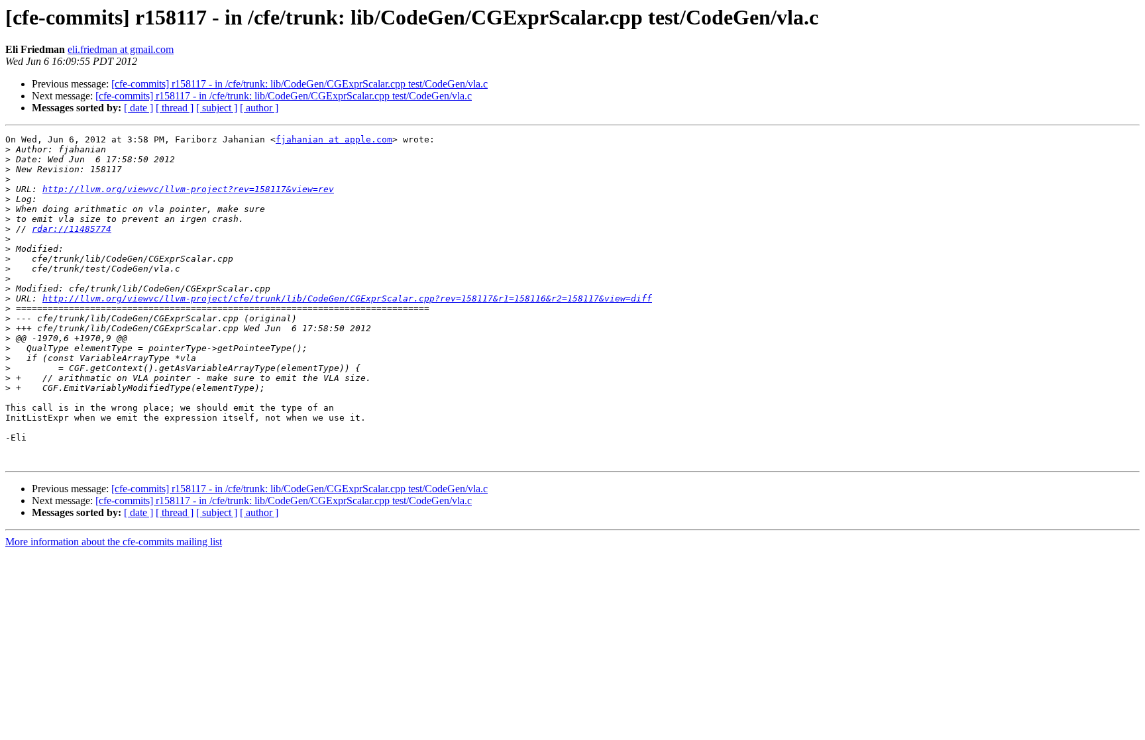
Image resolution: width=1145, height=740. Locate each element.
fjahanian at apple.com (334, 139)
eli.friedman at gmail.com (121, 49)
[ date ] (138, 107)
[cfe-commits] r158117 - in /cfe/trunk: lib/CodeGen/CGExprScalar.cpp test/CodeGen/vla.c (299, 83)
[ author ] (259, 107)
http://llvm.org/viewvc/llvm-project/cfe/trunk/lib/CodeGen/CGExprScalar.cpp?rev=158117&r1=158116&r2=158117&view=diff (347, 298)
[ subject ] (216, 107)
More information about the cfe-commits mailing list (113, 541)
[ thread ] (174, 107)
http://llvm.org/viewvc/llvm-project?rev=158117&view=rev (188, 189)
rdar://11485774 (71, 229)
